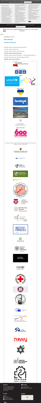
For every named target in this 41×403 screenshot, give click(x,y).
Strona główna (6, 36)
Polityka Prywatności (8, 398)
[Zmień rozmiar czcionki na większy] (21, 25)
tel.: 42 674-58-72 (25, 386)
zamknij (29, 21)
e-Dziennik (6, 396)
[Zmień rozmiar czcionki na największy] (23, 25)
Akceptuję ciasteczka (28, 2)
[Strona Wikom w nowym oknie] (5, 402)
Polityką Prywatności (24, 0)
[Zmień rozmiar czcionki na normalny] (19, 25)
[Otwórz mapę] (27, 397)
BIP (5, 395)
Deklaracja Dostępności (8, 399)
